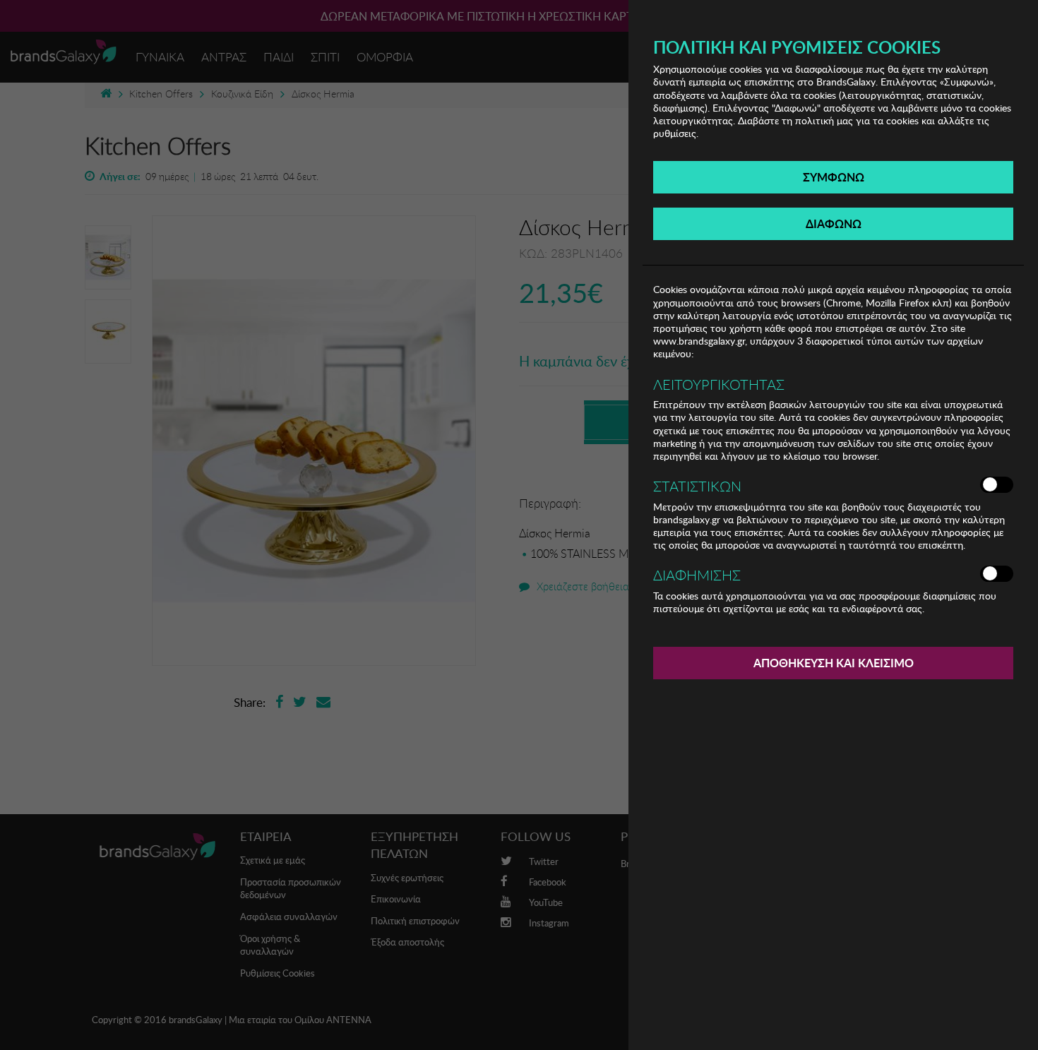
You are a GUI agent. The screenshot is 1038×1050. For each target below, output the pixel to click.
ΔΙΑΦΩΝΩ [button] (833, 223)
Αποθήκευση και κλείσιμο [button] (833, 663)
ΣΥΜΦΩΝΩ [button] (833, 177)
